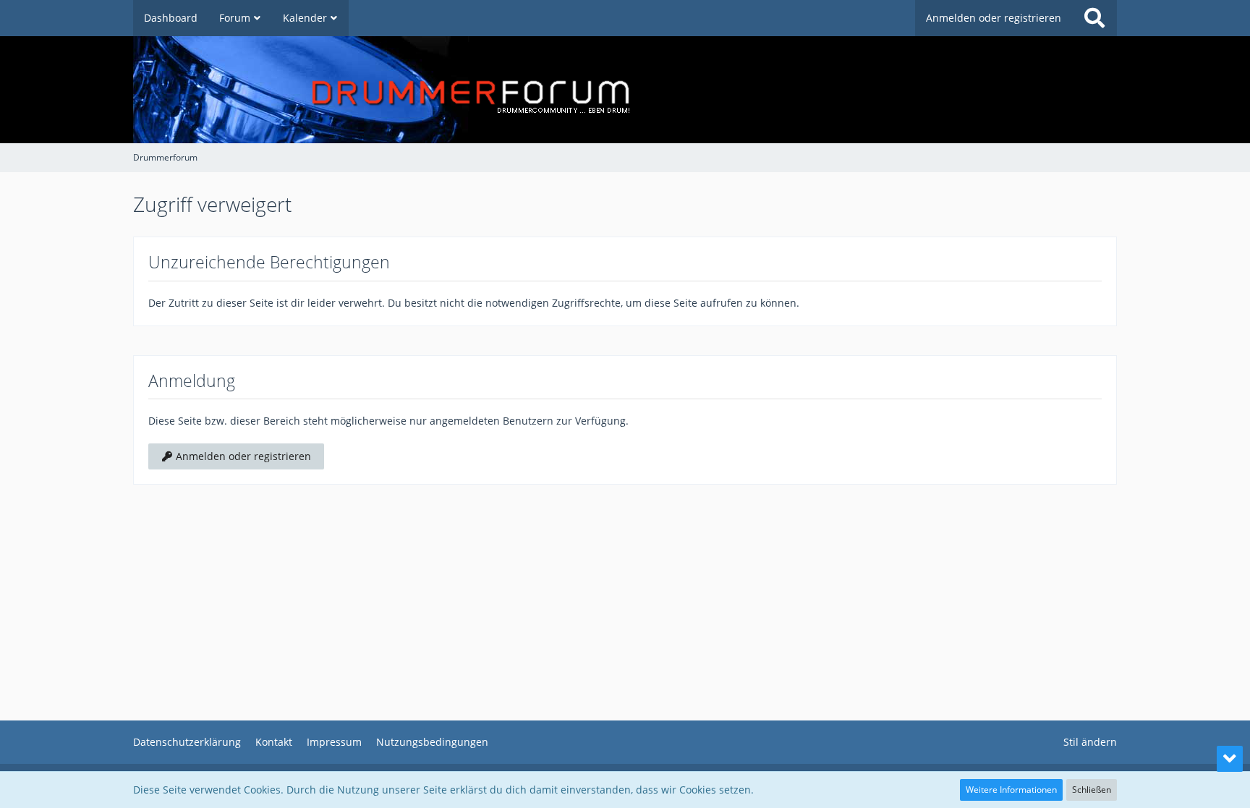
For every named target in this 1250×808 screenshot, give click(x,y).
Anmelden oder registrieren (993, 18)
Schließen (1091, 789)
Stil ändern (1090, 742)
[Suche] (1094, 18)
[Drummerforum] (625, 89)
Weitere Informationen (1011, 789)
